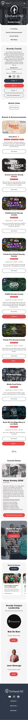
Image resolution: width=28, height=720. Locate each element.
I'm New (13, 80)
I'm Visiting (14, 29)
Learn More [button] (14, 568)
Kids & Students (14, 107)
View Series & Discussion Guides (14, 515)
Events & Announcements (14, 32)
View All (14, 451)
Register (13, 361)
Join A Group (10, 541)
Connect (13, 90)
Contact (14, 640)
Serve (19, 541)
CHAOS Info (14, 316)
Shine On (14, 551)
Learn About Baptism (14, 546)
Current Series (14, 36)
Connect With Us (14, 536)
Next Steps (14, 40)
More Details (14, 151)
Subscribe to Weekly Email (13, 95)
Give (13, 85)
